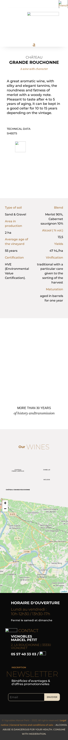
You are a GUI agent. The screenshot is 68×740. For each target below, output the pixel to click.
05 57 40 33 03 (24, 654)
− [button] (5, 508)
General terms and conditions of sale (31, 724)
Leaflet (64, 591)
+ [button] (5, 503)
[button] (20, 146)
